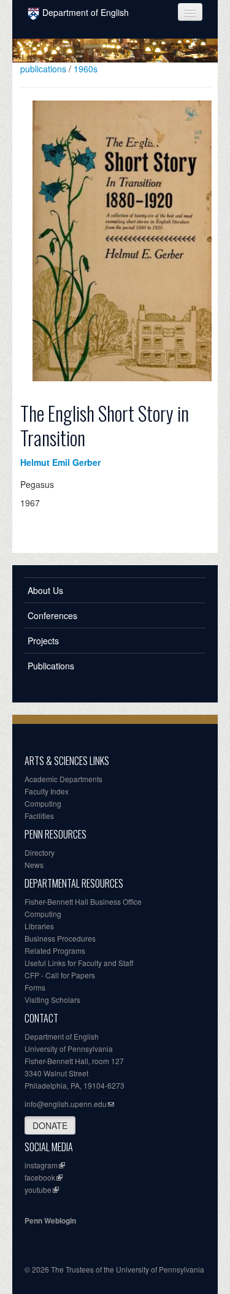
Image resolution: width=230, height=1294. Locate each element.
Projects (43, 640)
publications (43, 69)
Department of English (85, 12)
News (34, 864)
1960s (86, 69)
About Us (45, 590)
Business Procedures (60, 938)
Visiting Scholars (52, 999)
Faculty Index (47, 791)
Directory (40, 852)
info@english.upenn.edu (66, 1103)
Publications (51, 666)
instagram (41, 1165)
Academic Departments (63, 779)
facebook (40, 1177)
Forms (35, 987)
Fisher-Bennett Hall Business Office (83, 901)
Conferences (52, 615)
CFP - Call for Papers (60, 975)
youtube (38, 1189)
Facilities (39, 815)
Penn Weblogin (50, 1220)
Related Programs (55, 950)
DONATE (50, 1125)
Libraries (39, 926)
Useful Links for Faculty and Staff (79, 962)
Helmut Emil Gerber (60, 462)
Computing (43, 803)
